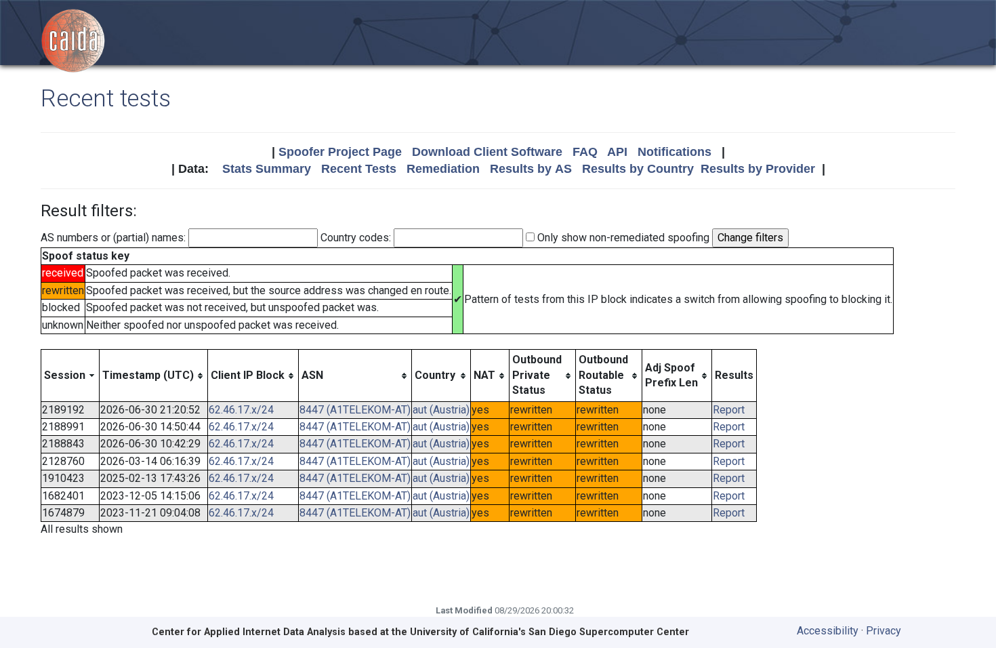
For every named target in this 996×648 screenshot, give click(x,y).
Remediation (443, 169)
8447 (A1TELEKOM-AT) (355, 409)
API (617, 152)
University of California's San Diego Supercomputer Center (549, 632)
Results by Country (638, 169)
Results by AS (531, 169)
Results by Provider (758, 169)
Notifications (674, 152)
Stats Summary (266, 169)
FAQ (585, 152)
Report (729, 409)
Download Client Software (487, 152)
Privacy (883, 630)
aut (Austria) (441, 409)
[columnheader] (70, 375)
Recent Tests (358, 169)
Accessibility (827, 630)
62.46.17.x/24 (241, 409)
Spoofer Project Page (340, 152)
